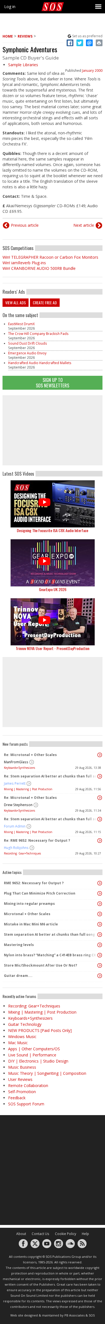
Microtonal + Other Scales (27, 914)
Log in (9, 6)
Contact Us (40, 1233)
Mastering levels (19, 944)
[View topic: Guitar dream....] (99, 975)
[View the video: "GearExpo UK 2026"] (52, 563)
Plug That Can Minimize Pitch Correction (39, 893)
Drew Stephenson (18, 804)
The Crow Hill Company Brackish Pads (38, 333)
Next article (83, 225)
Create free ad (45, 302)
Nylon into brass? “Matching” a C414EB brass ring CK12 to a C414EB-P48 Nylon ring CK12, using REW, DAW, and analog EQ (51, 955)
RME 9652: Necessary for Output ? (34, 883)
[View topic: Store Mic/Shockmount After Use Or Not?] (99, 965)
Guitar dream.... (18, 975)
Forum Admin (14, 826)
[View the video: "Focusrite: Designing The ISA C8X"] (52, 504)
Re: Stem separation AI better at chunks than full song (51, 776)
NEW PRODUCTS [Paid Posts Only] (40, 1030)
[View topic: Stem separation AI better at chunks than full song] (99, 934)
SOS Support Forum (26, 1103)
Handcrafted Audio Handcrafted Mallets (39, 362)
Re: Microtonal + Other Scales (30, 754)
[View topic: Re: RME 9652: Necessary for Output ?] (99, 840)
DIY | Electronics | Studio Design (38, 1061)
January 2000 (92, 70)
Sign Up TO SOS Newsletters (52, 382)
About (21, 1233)
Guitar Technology (24, 1024)
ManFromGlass (16, 762)
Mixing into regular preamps (29, 903)
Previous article (25, 225)
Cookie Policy (65, 1233)
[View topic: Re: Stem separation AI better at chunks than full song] (99, 776)
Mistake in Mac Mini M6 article (31, 924)
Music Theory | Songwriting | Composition (47, 1073)
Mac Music (18, 1042)
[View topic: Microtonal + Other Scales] (99, 914)
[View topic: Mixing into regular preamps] (99, 903)
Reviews (25, 36)
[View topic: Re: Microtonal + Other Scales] (99, 754)
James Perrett (14, 783)
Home (8, 36)
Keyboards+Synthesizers (19, 768)
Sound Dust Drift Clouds (27, 343)
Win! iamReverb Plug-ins (24, 262)
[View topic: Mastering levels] (99, 944)
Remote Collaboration (28, 1085)
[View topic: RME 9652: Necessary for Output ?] (99, 883)
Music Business (22, 1067)
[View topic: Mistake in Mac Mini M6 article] (99, 924)
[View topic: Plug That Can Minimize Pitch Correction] (99, 893)
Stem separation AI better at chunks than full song (49, 934)
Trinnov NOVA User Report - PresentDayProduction (52, 648)
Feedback (16, 1097)
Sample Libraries (23, 64)
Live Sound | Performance (32, 1055)
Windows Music (22, 1036)
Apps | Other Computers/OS (34, 1048)
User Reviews (20, 1079)
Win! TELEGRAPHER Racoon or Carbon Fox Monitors (50, 257)
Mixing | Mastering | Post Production (28, 789)
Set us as (87, 36)
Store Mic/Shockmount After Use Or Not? (40, 965)
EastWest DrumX (21, 324)
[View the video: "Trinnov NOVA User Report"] (52, 622)
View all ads (15, 302)
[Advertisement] (53, 430)
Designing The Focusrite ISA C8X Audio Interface (52, 530)
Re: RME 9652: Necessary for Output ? (37, 840)
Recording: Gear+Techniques (22, 853)
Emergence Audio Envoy (27, 353)
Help (85, 1233)
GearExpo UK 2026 (52, 589)
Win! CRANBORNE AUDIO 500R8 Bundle (39, 268)
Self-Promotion (22, 1091)
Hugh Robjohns (16, 847)
